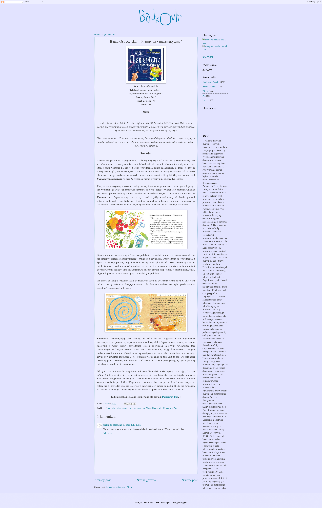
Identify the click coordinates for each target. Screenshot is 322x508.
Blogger (182, 502)
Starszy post (189, 480)
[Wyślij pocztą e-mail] (125, 404)
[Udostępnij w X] (130, 404)
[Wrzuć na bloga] (127, 404)
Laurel (205, 100)
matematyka (139, 407)
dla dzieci (116, 407)
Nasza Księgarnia (154, 407)
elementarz (127, 407)
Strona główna (146, 480)
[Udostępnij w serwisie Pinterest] (134, 404)
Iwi (204, 95)
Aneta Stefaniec (210, 86)
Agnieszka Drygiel (211, 82)
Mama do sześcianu (112, 424)
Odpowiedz (108, 433)
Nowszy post (102, 480)
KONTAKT (208, 57)
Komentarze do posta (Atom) (119, 486)
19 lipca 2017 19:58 (132, 424)
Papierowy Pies (170, 397)
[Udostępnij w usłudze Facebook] (132, 404)
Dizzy (108, 407)
